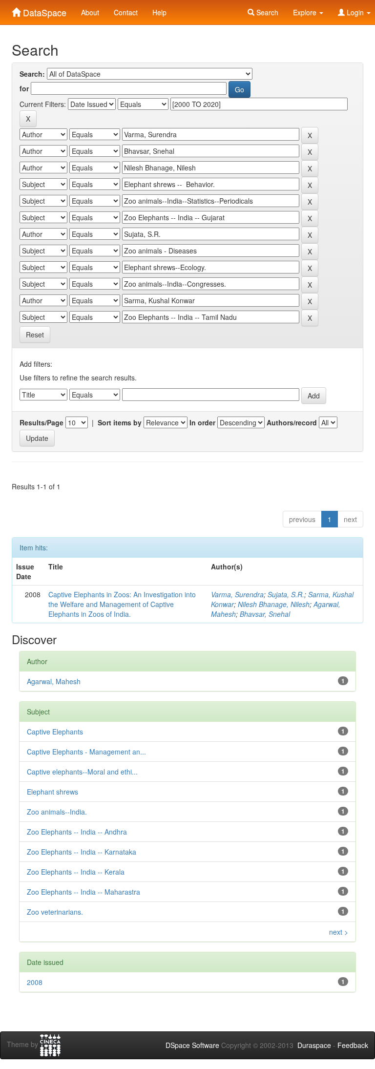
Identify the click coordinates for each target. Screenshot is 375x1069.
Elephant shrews (52, 792)
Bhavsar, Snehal (265, 614)
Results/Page (41, 422)
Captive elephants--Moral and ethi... (82, 771)
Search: (32, 74)
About (90, 12)
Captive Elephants (55, 731)
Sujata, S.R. (286, 594)
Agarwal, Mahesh (54, 681)
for (24, 88)
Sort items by (120, 422)
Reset (35, 334)
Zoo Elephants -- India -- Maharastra (83, 892)
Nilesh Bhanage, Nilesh (274, 604)
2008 (34, 982)
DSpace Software (192, 1045)
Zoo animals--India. (57, 812)
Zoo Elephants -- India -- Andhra (77, 832)
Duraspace (314, 1045)
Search (266, 12)
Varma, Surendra (237, 594)
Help (159, 12)
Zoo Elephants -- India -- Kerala (76, 872)
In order (202, 422)
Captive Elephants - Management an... (86, 751)
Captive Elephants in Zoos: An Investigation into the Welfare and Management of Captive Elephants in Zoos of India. (122, 604)
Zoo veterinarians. (55, 912)
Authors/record (292, 422)
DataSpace (43, 10)
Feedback (352, 1045)
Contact (126, 12)
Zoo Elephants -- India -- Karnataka (81, 852)
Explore (305, 12)
